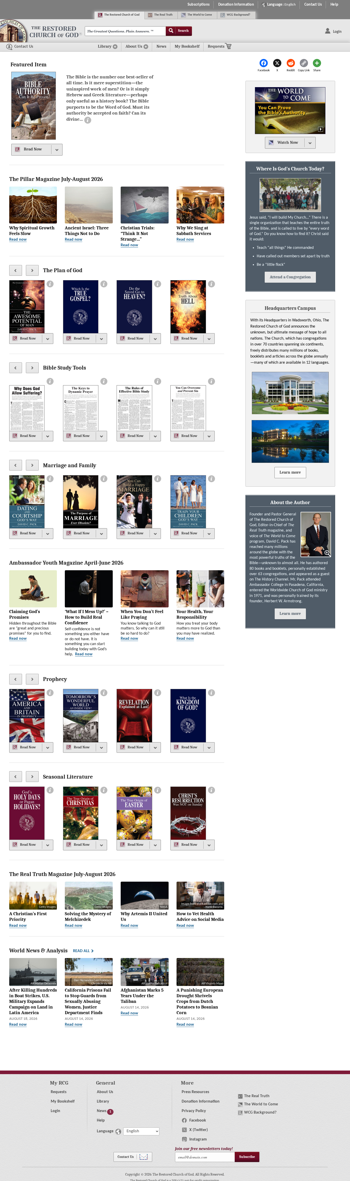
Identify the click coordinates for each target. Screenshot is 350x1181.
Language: (281, 5)
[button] (15, 270)
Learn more (290, 472)
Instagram (197, 1139)
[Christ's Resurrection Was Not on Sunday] (188, 813)
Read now (18, 240)
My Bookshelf (187, 46)
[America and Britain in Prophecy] (27, 716)
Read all (81, 951)
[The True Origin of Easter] (134, 813)
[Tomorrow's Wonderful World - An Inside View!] (80, 716)
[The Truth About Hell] (188, 307)
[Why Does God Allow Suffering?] (27, 408)
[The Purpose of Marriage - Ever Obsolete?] (80, 502)
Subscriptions (199, 5)
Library (103, 1101)
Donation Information (236, 5)
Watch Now (287, 142)
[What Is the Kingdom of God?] (188, 716)
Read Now (33, 149)
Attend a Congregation (290, 277)
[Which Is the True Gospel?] (80, 307)
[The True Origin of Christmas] (80, 813)
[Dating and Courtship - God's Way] (27, 502)
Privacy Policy (194, 1111)
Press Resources (195, 1092)
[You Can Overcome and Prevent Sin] (188, 408)
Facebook (197, 1120)
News (161, 46)
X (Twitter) (198, 1130)
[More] (56, 149)
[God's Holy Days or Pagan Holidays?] (27, 813)
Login (55, 1111)
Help (334, 5)
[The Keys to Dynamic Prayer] (80, 408)
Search (183, 31)
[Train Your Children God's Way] (188, 502)
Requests (221, 47)
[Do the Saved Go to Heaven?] (134, 307)
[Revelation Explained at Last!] (134, 716)
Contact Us (313, 5)
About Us (105, 1092)
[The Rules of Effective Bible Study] (134, 408)
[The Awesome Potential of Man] (27, 307)
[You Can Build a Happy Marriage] (134, 502)
